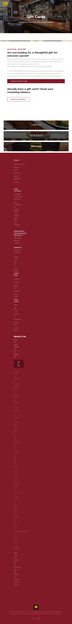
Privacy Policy (15, 323)
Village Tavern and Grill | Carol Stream (16, 264)
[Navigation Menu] (68, 3)
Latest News (15, 329)
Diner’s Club (15, 286)
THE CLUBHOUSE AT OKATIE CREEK (15, 207)
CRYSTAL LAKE (15, 169)
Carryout (15, 279)
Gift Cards (15, 309)
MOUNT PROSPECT (15, 177)
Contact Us (15, 315)
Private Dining (15, 295)
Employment (15, 319)
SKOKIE (15, 182)
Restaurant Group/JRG (18, 249)
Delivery (15, 282)
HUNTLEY (15, 173)
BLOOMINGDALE (15, 164)
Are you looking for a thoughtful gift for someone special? (32, 54)
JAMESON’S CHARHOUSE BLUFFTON (15, 196)
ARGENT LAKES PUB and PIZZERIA (15, 220)
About (15, 305)
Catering (15, 291)
